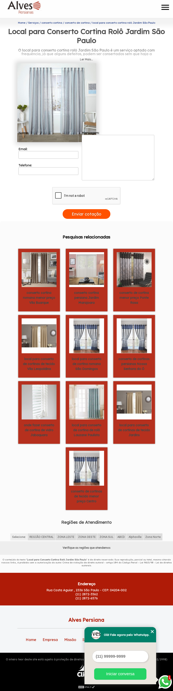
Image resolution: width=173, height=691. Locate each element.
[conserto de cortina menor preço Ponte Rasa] (134, 269)
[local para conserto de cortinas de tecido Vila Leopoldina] (39, 335)
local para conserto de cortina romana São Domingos (86, 364)
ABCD (121, 537)
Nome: (24, 133)
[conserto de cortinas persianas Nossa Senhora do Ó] (134, 335)
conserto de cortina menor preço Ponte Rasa (134, 298)
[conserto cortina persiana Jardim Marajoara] (86, 269)
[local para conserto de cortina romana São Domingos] (86, 335)
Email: (23, 149)
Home (31, 639)
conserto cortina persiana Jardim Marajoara (86, 298)
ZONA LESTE (65, 537)
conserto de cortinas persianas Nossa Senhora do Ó (134, 364)
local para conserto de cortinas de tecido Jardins (134, 430)
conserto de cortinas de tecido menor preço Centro (86, 496)
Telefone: (25, 165)
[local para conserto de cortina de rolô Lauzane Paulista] (86, 401)
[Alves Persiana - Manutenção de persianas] (33, 9)
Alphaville (135, 537)
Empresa (50, 639)
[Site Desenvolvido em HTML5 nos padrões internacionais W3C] (86, 686)
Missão (70, 639)
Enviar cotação (86, 214)
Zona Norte (153, 537)
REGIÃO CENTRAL (42, 537)
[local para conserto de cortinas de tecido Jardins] (134, 401)
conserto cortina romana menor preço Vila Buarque (39, 298)
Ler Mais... (86, 59)
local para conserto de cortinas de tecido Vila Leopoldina (39, 364)
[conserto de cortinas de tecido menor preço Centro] (86, 468)
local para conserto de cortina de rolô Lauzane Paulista (86, 430)
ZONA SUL (107, 537)
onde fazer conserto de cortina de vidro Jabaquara (39, 430)
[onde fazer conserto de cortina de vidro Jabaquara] (39, 401)
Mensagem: (91, 133)
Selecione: (19, 537)
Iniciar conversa (120, 674)
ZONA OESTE (87, 537)
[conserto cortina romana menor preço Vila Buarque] (39, 269)
